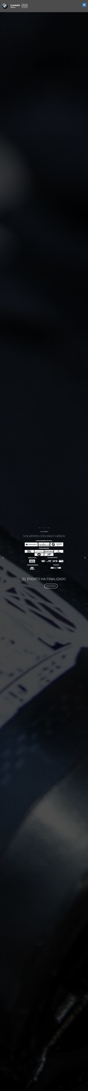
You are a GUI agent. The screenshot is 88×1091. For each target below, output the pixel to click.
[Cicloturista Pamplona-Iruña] (15, 6)
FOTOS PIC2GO (51, 586)
